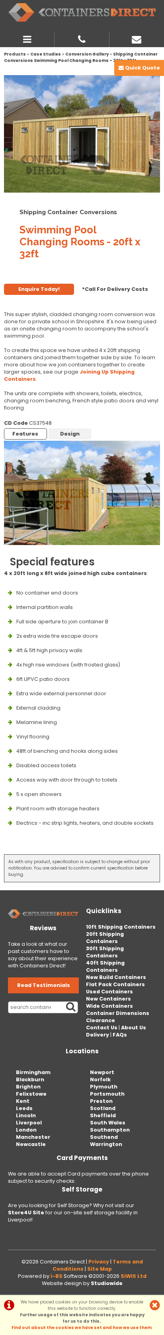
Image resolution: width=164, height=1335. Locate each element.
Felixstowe (31, 1093)
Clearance (100, 1020)
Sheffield (103, 1115)
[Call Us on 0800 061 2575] (82, 38)
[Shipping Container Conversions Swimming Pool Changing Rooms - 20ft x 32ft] (82, 134)
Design (70, 433)
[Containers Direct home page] (82, 12)
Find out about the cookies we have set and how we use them (82, 1328)
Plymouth (103, 1086)
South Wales (107, 1122)
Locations (82, 1051)
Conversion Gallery (87, 54)
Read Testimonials (43, 985)
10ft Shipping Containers (121, 926)
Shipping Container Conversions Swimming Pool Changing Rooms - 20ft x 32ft (81, 57)
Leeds (24, 1108)
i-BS (56, 1276)
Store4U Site (26, 1212)
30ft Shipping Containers (105, 952)
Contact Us (101, 1027)
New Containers (108, 998)
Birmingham (33, 1072)
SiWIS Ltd (133, 1276)
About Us (133, 1027)
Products (15, 54)
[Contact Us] (136, 38)
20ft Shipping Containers (105, 938)
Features (25, 433)
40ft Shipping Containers (105, 966)
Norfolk (100, 1079)
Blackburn (30, 1079)
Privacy (98, 1261)
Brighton (28, 1086)
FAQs (120, 1034)
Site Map (99, 1268)
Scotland (102, 1108)
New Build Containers (116, 977)
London (26, 1129)
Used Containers (109, 991)
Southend (104, 1137)
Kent (22, 1101)
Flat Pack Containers (115, 984)
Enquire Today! (39, 289)
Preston (101, 1101)
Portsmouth (107, 1093)
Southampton (110, 1129)
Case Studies (45, 54)
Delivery (97, 1034)
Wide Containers (109, 1006)
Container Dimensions (117, 1013)
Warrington (106, 1144)
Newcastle (31, 1144)
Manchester (33, 1137)
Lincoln (26, 1115)
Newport (102, 1072)
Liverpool (29, 1122)
